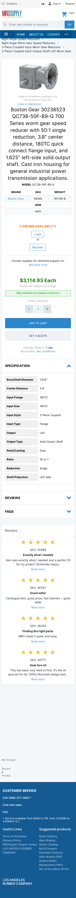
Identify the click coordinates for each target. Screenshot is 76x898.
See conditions (45, 351)
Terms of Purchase (14, 836)
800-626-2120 (38, 264)
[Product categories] (8, 34)
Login (37, 234)
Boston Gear (16, 198)
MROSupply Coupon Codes (20, 844)
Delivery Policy (12, 840)
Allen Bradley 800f (50, 856)
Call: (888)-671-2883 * (17, 797)
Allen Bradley (47, 840)
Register (37, 247)
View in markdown (29, 104)
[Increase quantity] (47, 309)
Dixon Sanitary (48, 836)
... (66, 33)
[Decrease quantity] (29, 309)
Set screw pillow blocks (54, 868)
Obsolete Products (51, 852)
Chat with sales (12, 804)
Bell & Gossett (48, 848)
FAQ (5, 812)
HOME (21, 34)
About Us (36, 34)
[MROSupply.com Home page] (13, 14)
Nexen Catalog (48, 844)
